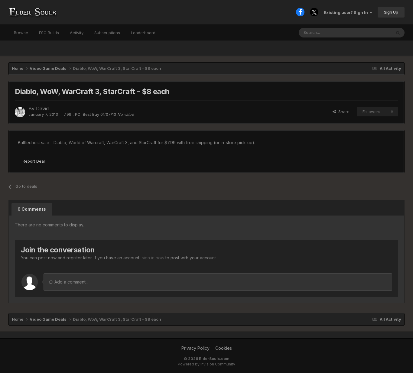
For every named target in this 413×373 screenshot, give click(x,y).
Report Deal (34, 161)
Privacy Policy (195, 348)
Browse (21, 32)
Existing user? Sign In (347, 12)
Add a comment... (70, 281)
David (42, 108)
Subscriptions (107, 32)
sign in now (153, 257)
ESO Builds (49, 32)
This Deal (374, 32)
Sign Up (391, 12)
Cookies (223, 348)
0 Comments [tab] (32, 209)
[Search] (398, 32)
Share (343, 111)
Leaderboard (143, 32)
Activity (76, 32)
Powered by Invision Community (206, 364)
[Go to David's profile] (20, 112)
